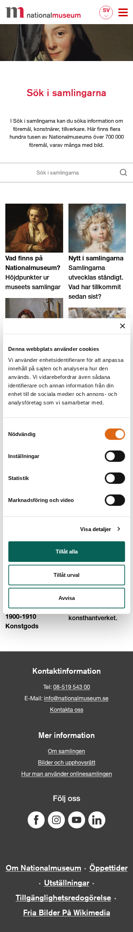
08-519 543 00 (71, 686)
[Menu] (123, 12)
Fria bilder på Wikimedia (66, 912)
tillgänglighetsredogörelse (63, 897)
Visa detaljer (95, 529)
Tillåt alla (67, 551)
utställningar (66, 882)
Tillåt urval (66, 575)
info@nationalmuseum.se (76, 698)
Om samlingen (66, 751)
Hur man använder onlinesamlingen (66, 773)
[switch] (115, 456)
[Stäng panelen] (122, 325)
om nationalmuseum (43, 867)
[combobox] (60, 172)
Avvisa (67, 598)
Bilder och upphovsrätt (66, 762)
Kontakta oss (66, 709)
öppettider (108, 867)
